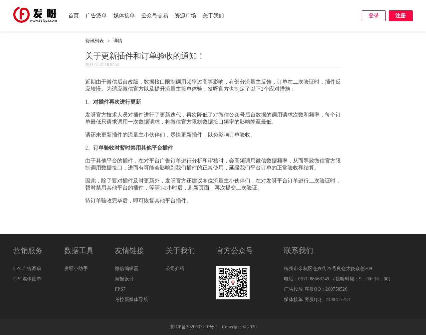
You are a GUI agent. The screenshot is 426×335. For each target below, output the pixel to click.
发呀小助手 (76, 268)
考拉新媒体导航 (131, 299)
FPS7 (120, 289)
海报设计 (124, 278)
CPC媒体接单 (27, 278)
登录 (373, 15)
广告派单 (96, 15)
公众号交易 (154, 15)
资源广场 (185, 15)
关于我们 (213, 15)
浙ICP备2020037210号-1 (193, 326)
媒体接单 (124, 15)
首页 (73, 15)
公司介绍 (175, 268)
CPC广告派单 (27, 268)
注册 (400, 15)
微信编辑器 (127, 268)
